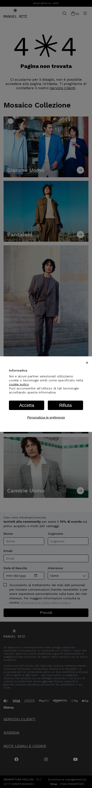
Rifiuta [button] (65, 405)
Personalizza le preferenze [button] (46, 417)
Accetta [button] (26, 405)
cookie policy (19, 384)
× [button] (87, 362)
